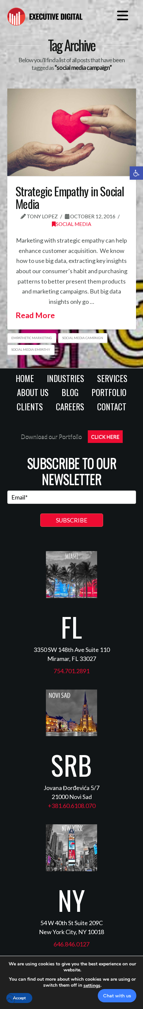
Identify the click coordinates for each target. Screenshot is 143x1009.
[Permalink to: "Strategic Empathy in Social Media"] (71, 132)
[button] (136, 173)
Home (25, 378)
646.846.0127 (71, 944)
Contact (111, 406)
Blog (70, 392)
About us (33, 392)
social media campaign (82, 338)
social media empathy (30, 349)
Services (112, 378)
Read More (35, 315)
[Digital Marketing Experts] (44, 14)
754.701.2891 (71, 671)
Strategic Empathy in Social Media (70, 197)
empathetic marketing (31, 338)
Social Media (73, 224)
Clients (30, 406)
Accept (19, 998)
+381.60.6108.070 (71, 805)
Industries (65, 378)
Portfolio (108, 392)
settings (91, 986)
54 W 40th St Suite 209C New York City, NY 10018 (71, 927)
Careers (70, 406)
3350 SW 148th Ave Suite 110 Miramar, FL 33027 (72, 654)
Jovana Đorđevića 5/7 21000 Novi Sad (71, 792)
